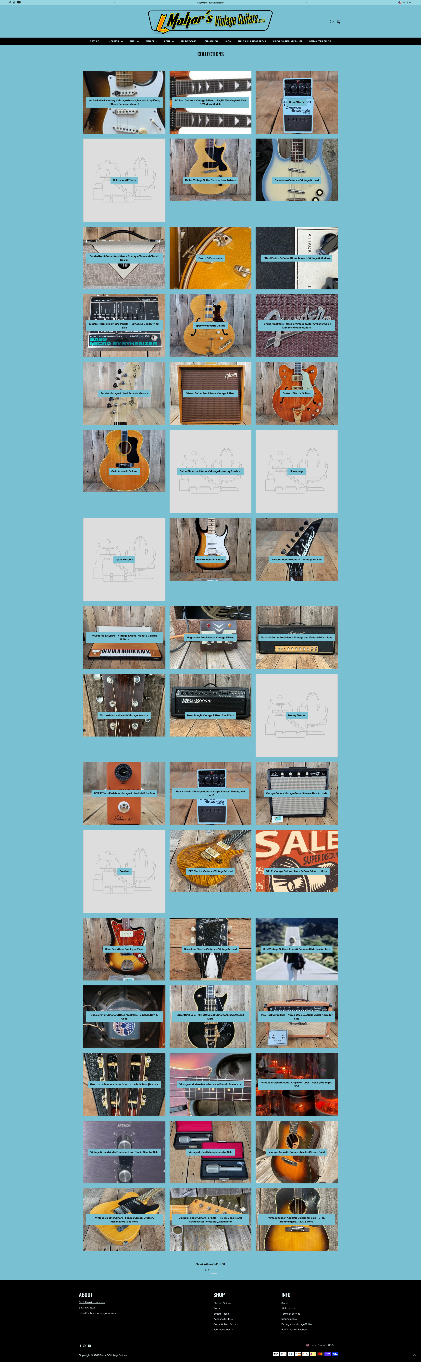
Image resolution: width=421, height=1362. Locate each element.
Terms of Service (290, 1313)
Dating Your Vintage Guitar (296, 1324)
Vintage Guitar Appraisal (287, 41)
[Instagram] (84, 1346)
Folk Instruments (223, 1329)
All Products (288, 1308)
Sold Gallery (210, 41)
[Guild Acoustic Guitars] (124, 460)
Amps (133, 41)
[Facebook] (80, 1346)
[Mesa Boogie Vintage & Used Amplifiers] (211, 704)
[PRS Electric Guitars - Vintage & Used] (211, 860)
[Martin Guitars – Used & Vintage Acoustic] (124, 704)
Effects (150, 41)
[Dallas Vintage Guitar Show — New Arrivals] (211, 169)
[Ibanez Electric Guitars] (211, 549)
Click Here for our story (92, 1302)
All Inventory (188, 41)
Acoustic (114, 41)
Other (167, 41)
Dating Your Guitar (320, 41)
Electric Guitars (222, 1303)
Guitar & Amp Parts (224, 1324)
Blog (228, 41)
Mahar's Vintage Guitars (113, 1355)
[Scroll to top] (414, 1355)
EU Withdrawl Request (294, 1329)
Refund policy (289, 1318)
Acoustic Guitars (223, 1318)
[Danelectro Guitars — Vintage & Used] (297, 169)
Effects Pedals (221, 1313)
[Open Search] (332, 22)
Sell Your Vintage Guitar (252, 41)
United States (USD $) (322, 1345)
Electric (95, 41)
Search (285, 1303)
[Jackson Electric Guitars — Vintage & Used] (297, 549)
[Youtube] (89, 1346)
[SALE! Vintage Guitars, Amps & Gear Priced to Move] (297, 860)
